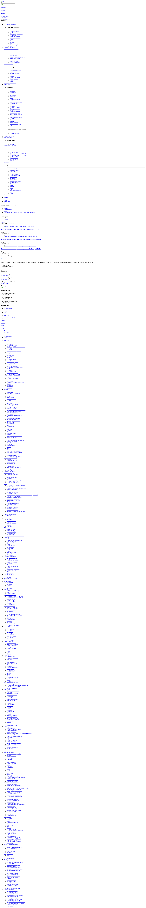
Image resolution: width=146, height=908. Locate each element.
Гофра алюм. (13, 95)
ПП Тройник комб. (12, 371)
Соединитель (13, 118)
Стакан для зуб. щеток (15, 45)
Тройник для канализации (13, 421)
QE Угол (9, 612)
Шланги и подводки (9, 473)
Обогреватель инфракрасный (14, 789)
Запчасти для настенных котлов (15, 869)
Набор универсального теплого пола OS (17, 685)
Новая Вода (10, 442)
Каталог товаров (8, 198)
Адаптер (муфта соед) (15, 168)
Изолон (9, 522)
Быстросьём (10, 475)
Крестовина (10, 767)
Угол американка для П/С (13, 896)
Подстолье (9, 584)
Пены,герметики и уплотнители (12, 375)
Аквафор (9, 447)
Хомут (11, 192)
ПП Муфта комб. (11, 364)
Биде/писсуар (10, 397)
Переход (12, 110)
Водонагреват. (10, 547)
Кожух (8, 617)
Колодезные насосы (12, 489)
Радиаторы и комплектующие (11, 782)
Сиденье (9, 400)
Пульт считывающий (12, 747)
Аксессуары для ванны (10, 24)
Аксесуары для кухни (9, 47)
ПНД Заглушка (11, 634)
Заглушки (12, 96)
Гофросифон (10, 737)
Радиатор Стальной (12, 808)
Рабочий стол (10, 534)
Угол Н (11, 189)
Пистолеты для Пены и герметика (15, 382)
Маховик (9, 459)
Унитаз (8, 396)
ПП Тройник (10, 353)
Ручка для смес (10, 466)
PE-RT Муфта (10, 618)
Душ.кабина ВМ (14, 152)
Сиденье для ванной (15, 77)
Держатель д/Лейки (12, 543)
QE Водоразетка (11, 622)
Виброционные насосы (13, 503)
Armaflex (9, 525)
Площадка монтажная (15, 181)
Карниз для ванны (14, 74)
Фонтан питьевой (11, 433)
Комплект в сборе (11, 399)
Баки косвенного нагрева (13, 865)
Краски (8, 384)
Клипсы (12, 100)
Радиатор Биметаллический (14, 810)
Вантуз (11, 32)
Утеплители (7, 518)
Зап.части (9, 444)
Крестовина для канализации (14, 415)
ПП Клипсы (10, 356)
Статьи (5, 200)
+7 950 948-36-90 (5, 279)
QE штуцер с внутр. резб (13, 625)
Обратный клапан (11, 756)
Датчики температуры (12, 874)
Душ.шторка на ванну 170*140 (18, 155)
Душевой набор (14, 156)
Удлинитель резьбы (12, 781)
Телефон (3, 13)
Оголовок (12, 178)
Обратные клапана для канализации (16, 410)
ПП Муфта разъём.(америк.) (14, 351)
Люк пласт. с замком (15, 107)
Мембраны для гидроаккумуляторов (16, 501)
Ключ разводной (11, 832)
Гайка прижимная (11, 463)
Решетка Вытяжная (15, 111)
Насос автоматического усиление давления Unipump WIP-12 (21, 249)
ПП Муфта (9, 349)
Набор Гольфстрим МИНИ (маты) (15, 686)
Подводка (9, 478)
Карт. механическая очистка (14, 451)
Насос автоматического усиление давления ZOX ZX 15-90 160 (21, 239)
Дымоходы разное (14, 170)
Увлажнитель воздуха (15, 124)
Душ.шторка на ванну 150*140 (18, 153)
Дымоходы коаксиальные (13, 876)
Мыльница (12, 39)
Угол (11, 125)
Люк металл (13, 104)
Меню (5, 330)
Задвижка (9, 760)
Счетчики (6, 745)
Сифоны (6, 726)
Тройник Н (13, 186)
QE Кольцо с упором (12, 608)
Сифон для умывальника (13, 739)
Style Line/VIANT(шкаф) (13, 591)
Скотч (8, 377)
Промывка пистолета (12, 378)
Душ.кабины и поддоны (10, 145)
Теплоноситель (11, 887)
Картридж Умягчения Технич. (14, 436)
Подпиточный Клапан (12, 884)
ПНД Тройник (10, 629)
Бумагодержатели (14, 31)
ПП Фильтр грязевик (12, 373)
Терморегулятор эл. (12, 688)
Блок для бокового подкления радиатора (17, 788)
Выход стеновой (14, 93)
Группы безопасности (12, 873)
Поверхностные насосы (13, 490)
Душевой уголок (14, 158)
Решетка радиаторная (15, 115)
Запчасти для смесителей (10, 458)
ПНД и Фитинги (8, 626)
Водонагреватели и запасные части (13, 126)
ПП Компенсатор (11, 359)
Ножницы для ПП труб (13, 822)
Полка (11, 43)
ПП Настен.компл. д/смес (13, 374)
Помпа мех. (10, 432)
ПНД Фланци (10, 640)
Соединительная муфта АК (14, 754)
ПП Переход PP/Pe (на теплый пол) (16, 347)
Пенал (8, 856)
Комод (8, 855)
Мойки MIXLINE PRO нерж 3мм (15, 536)
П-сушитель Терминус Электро (15, 895)
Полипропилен (8, 342)
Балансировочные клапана (14, 870)
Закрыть (7, 19)
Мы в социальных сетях (7, 286)
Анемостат (12, 91)
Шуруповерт (10, 818)
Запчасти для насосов (12, 492)
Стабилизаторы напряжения (14, 867)
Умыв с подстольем (12, 586)
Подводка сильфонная (12, 481)
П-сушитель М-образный (13, 900)
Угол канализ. (10, 423)
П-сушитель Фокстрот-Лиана (14, 899)
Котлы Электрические (12, 882)
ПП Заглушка (10, 355)
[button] (3, 21)
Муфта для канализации (13, 416)
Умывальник (10, 548)
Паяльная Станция (11, 833)
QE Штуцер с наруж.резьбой (14, 615)
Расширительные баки (12, 885)
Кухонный (9, 553)
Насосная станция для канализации (16, 485)
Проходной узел (14, 183)
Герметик (9, 388)
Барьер (8, 448)
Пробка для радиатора (12, 799)
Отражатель (10, 906)
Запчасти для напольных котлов (15, 862)
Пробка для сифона (12, 734)
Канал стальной (14, 174)
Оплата (5, 311)
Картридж (9, 470)
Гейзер (8, 449)
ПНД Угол (9, 630)
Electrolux (9, 429)
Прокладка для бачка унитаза (14, 456)
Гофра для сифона (11, 732)
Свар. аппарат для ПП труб (14, 839)
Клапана (6, 580)
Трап (8, 425)
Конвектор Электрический (14, 795)
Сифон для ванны (11, 744)
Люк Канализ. (10, 426)
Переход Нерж (13, 179)
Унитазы (6, 389)
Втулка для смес (11, 462)
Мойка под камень (11, 529)
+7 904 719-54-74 (5, 283)
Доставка (6, 309)
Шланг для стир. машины (13, 482)
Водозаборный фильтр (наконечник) (16, 488)
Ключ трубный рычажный (13, 837)
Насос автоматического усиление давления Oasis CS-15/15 (20, 229)
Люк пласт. (13, 106)
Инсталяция (10, 392)
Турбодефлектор (14, 122)
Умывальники (7, 581)
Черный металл (11, 778)
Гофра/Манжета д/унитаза (13, 393)
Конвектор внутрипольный (14, 785)
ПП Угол (9, 352)
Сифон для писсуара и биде (14, 743)
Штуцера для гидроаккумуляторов (16, 512)
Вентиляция (7, 84)
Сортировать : (4, 223)
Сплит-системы (8, 515)
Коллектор (9, 878)
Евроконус (9, 621)
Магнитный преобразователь (14, 452)
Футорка (9, 774)
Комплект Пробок (11, 793)
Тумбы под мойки (11, 532)
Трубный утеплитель (12, 523)
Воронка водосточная (12, 404)
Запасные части (14, 135)
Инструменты (7, 817)
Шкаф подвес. (10, 858)
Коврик (12, 76)
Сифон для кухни (11, 741)
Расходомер (10, 748)
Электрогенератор (11, 829)
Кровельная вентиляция (16, 102)
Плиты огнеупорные (12, 860)
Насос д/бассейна (11, 493)
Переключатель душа (12, 464)
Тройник (12, 121)
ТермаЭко (9, 519)
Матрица (9, 828)
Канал (11, 98)
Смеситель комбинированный (14, 540)
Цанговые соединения (12, 780)
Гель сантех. (10, 386)
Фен (11, 46)
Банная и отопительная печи (11, 49)
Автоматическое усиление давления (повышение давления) (19, 212)
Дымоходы (6, 162)
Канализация (7, 401)
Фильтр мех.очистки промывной (15, 440)
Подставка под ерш (15, 40)
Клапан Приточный (15, 99)
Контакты (6, 203)
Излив (8, 544)
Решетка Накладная (15, 113)
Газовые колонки (11, 866)
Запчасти (12, 144)
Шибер (11, 193)
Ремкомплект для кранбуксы (14, 467)
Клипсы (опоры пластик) (13, 407)
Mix (8, 592)
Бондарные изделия (15, 58)
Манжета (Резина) (11, 408)
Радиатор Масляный (12, 786)
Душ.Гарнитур (10, 549)
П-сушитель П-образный (13, 893)
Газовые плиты (8, 137)
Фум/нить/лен (10, 385)
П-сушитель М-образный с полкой (16, 902)
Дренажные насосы (12, 504)
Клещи (8, 819)
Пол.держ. (12, 42)
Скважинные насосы (12, 510)
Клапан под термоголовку (13, 792)
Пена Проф (10, 381)
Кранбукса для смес (12, 460)
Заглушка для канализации (14, 411)
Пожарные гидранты (12, 474)
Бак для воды (13, 55)
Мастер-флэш (13, 177)
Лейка (8, 538)
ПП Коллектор (10, 358)
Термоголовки (10, 802)
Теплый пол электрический (11, 682)
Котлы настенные (11, 880)
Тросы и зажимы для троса (14, 500)
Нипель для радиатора (12, 797)
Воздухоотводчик (11, 807)
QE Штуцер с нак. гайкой (13, 614)
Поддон (12, 160)
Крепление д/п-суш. (12, 904)
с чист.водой (10, 555)
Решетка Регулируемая (16, 117)
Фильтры (6, 427)
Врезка (8, 628)
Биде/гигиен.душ (11, 552)
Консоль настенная (15, 175)
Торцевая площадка (15, 120)
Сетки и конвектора (15, 62)
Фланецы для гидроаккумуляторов (16, 511)
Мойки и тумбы (8, 527)
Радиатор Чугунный (12, 811)
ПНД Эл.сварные (11, 636)
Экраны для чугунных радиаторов (16, 804)
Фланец (9, 755)
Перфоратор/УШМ (11, 836)
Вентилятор (13, 92)
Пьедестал (9, 585)
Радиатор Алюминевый (13, 800)
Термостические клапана (13, 888)
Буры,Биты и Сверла (12, 840)
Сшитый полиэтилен (9, 606)
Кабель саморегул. (11, 521)
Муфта (8, 769)
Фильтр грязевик (11, 758)
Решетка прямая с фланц (16, 114)
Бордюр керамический (15, 70)
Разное (8, 821)
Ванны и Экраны (8, 64)
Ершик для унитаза (15, 36)
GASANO (12, 317)
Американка (10, 759)
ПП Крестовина (11, 363)
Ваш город (3, 7)
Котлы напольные (11, 881)
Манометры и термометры (10, 578)
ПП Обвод (9, 370)
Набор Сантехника (12, 455)
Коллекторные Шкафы (12, 877)
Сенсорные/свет (11, 593)
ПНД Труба (10, 637)
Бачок (8, 390)
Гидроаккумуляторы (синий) (14, 497)
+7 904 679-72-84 (5, 16)
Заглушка (12, 171)
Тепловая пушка (11, 806)
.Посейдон (9, 430)
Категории (6, 332)
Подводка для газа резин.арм (14, 479)
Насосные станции (12, 506)
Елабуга (3, 10)
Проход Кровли (14, 182)
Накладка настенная (15, 109)
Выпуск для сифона (12, 730)
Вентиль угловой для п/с (13, 897)
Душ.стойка (13, 35)
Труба (11, 188)
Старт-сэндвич (13, 185)
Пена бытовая (10, 379)
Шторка (12, 80)
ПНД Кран (9, 633)
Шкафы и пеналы (8, 854)
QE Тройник (10, 611)
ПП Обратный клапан (12, 345)
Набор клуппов (11, 834)
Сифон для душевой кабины (14, 729)
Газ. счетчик (10, 749)
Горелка (12, 59)
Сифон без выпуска (12, 740)
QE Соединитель (11, 610)
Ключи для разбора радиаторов (15, 830)
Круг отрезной (10, 823)
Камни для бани (14, 61)
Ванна (11, 72)
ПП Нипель (10, 368)
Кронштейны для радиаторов (14, 796)
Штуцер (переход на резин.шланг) (15, 776)
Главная (6, 197)
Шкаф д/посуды (11, 533)
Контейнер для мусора (15, 38)
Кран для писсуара (11, 541)
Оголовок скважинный (13, 507)
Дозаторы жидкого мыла (16, 34)
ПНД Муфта (10, 632)
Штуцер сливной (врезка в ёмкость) (16, 777)
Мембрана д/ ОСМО (12, 441)
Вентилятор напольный (10, 83)
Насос (5, 211)
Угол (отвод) (10, 773)
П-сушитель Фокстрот (12, 892)
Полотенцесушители (9, 889)
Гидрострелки (10, 871)
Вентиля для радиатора (13, 803)
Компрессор (10, 825)
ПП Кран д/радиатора (12, 362)
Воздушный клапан (12, 405)
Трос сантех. (10, 403)
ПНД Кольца (10, 638)
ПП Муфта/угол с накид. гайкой (15, 367)
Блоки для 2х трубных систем (14, 791)
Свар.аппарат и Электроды (14, 841)
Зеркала (6, 589)
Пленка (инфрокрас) (12, 684)
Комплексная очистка (12, 438)
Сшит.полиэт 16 (11, 623)
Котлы (5, 859)
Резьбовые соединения (9, 752)
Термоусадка (10, 486)
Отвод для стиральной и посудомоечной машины (19, 733)
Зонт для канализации (12, 412)
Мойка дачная (10, 530)
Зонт (11, 173)
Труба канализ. (10, 422)
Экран (11, 81)
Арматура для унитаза (12, 395)
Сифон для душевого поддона (14, 736)
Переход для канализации (13, 418)
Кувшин (9, 434)
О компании (7, 201)
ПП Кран (9, 360)
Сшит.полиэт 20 (11, 619)
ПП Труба (9, 348)
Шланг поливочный (12, 477)
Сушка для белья (14, 79)
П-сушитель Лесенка (12, 891)
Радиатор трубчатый (12, 784)
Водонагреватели (14, 133)
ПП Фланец (10, 344)
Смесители (6, 537)
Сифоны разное (11, 728)
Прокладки (6, 453)
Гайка (8, 765)
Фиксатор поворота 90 (12, 607)
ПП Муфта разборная (12, 366)
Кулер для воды (11, 445)
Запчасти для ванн (14, 73)
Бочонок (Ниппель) (12, 762)
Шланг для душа (11, 545)
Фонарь (9, 826)
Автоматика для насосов (13, 499)
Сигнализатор (10, 863)
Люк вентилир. (14, 103)
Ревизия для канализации (13, 419)
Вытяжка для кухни (9, 136)
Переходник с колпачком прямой (15, 903)
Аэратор (9, 469)
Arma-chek (9, 526)
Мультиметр (10, 843)
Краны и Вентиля (11, 763)
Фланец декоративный (15, 190)
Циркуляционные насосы (13, 496)
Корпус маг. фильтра (12, 437)
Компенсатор (10, 414)
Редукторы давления (12, 508)
